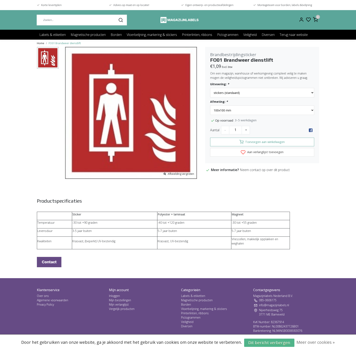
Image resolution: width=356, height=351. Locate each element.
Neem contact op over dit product (265, 170)
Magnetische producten (88, 34)
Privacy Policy (45, 304)
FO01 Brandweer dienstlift (65, 43)
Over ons (43, 296)
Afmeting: (219, 102)
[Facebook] (311, 130)
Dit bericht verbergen (269, 342)
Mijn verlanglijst (119, 304)
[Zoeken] (121, 19)
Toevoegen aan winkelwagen (265, 142)
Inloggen (114, 296)
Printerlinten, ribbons (197, 34)
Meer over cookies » (315, 342)
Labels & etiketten (52, 34)
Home (40, 43)
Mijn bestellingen (120, 300)
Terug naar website (294, 34)
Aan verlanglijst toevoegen (264, 152)
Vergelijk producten (122, 309)
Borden (116, 34)
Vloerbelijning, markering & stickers (152, 34)
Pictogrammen (227, 34)
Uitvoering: (219, 84)
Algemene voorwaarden (52, 300)
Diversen (268, 34)
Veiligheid (250, 34)
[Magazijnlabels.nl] (179, 20)
